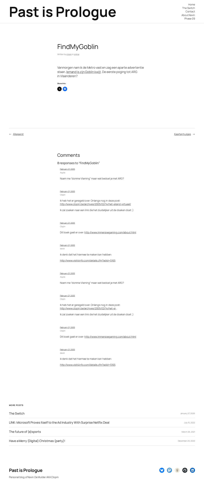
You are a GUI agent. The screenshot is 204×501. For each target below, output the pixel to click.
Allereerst (18, 134)
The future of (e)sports (25, 431)
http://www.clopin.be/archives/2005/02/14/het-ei (88, 308)
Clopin (62, 194)
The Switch (17, 413)
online (76, 54)
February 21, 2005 (67, 169)
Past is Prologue (62, 11)
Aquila (62, 172)
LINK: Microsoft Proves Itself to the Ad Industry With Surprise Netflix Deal (59, 422)
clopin (69, 54)
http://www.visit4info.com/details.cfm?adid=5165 (87, 260)
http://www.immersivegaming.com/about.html (110, 232)
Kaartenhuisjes (182, 134)
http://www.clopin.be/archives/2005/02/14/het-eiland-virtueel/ (95, 204)
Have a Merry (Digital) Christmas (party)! (37, 441)
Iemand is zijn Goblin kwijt (83, 72)
